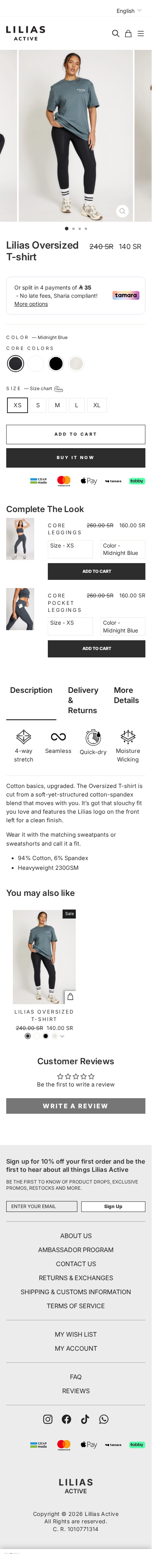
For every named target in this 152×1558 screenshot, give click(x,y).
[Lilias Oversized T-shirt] (62, 1037)
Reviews (76, 1391)
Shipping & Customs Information (76, 1292)
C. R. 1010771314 (76, 1529)
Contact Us (76, 1264)
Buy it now (76, 457)
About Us (76, 1236)
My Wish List (76, 1334)
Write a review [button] (75, 1106)
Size (29, 389)
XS (17, 405)
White (36, 363)
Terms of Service (76, 1306)
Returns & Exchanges (76, 1278)
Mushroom (76, 363)
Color (37, 337)
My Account (76, 1348)
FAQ (76, 1377)
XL (97, 405)
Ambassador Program (76, 1250)
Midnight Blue (15, 363)
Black (56, 363)
